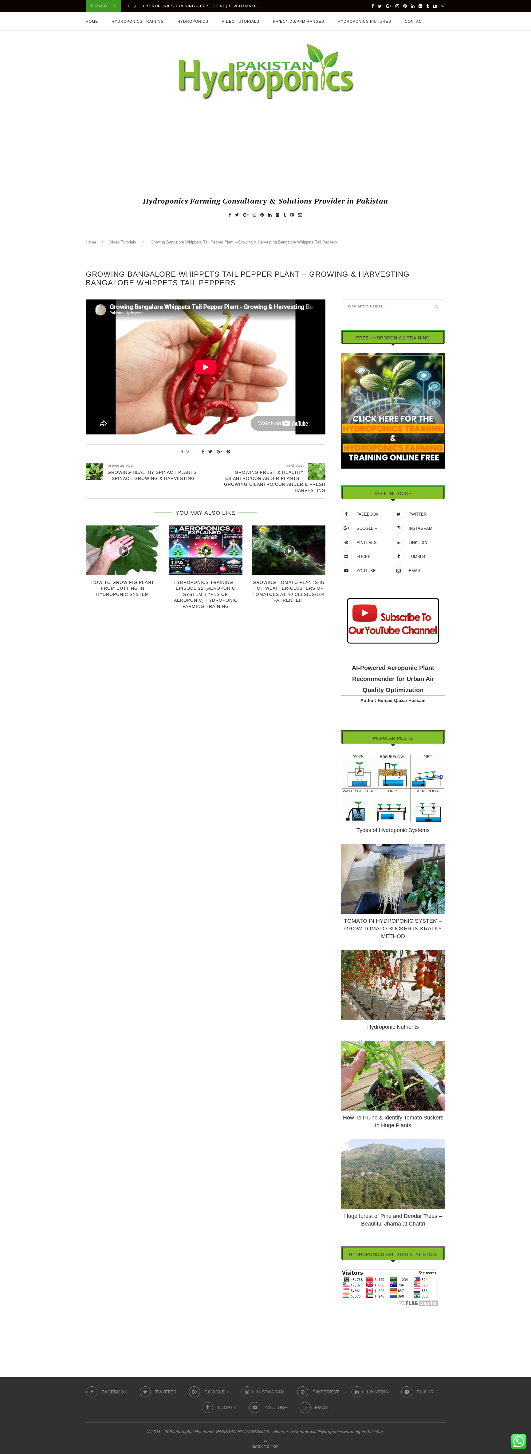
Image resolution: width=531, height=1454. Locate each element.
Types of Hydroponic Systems (393, 830)
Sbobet (348, 1344)
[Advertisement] (265, 147)
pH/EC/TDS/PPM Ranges (298, 21)
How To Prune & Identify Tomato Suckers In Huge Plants (393, 1121)
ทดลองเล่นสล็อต (356, 1336)
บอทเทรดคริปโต (356, 1310)
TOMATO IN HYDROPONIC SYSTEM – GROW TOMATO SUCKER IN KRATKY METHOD (393, 928)
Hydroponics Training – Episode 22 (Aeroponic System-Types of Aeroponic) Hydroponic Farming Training (206, 594)
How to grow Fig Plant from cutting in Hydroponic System (122, 588)
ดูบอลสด (349, 1327)
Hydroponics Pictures (364, 21)
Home (92, 21)
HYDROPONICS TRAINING (138, 21)
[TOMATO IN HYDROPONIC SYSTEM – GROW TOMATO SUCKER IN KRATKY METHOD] (393, 846)
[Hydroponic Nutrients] (393, 952)
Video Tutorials (240, 21)
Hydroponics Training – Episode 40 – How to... (196, 6)
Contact (414, 21)
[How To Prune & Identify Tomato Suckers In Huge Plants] (393, 1043)
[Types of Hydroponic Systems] (393, 756)
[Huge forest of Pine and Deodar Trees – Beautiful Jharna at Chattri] (393, 1141)
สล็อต (346, 1319)
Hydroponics (192, 21)
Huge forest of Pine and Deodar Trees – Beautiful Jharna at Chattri (393, 1220)
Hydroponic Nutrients (393, 1027)
